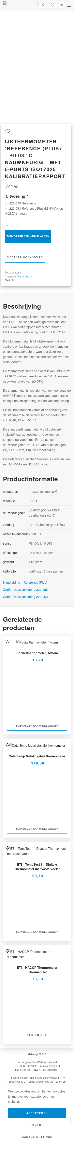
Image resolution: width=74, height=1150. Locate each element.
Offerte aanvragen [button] (25, 256)
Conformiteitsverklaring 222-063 (25, 596)
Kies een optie (37, 1035)
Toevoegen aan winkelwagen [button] (37, 725)
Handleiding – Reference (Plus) (25, 582)
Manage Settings (37, 1137)
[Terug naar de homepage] (20, 5)
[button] (69, 5)
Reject (37, 1125)
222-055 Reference (22, 203)
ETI (14, 280)
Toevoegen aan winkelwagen (28, 236)
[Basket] (61, 5)
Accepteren (37, 1113)
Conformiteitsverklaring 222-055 (25, 589)
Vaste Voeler (24, 276)
